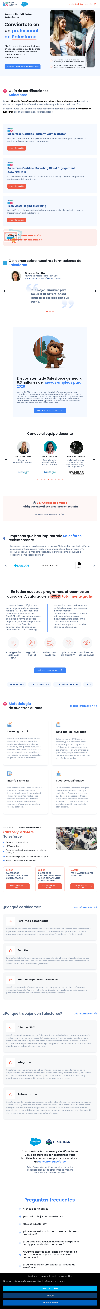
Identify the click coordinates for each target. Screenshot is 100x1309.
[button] (4, 291)
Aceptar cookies (50, 1288)
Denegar (50, 1295)
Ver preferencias (50, 1302)
